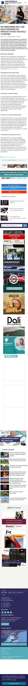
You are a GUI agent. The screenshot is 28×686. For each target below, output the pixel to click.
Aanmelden (5, 624)
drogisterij (12, 157)
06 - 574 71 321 (20, 178)
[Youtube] (8, 612)
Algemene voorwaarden (7, 648)
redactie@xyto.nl (7, 605)
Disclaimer (4, 651)
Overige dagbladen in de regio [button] (9, 644)
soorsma (8, 157)
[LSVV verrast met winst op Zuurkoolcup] (4, 494)
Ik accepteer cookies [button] (14, 683)
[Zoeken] (25, 225)
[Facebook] (2, 612)
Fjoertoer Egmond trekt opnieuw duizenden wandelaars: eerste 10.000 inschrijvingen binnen (18, 473)
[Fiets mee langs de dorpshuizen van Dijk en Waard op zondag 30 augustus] (4, 455)
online (3, 157)
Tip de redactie (15, 192)
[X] (5, 612)
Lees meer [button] (13, 679)
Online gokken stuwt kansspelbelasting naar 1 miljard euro (18, 218)
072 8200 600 (6, 603)
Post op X (14, 188)
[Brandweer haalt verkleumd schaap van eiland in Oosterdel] (4, 468)
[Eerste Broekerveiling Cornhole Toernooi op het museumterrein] (4, 461)
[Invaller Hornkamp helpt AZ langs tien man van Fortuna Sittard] (4, 500)
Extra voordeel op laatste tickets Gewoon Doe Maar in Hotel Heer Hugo (18, 487)
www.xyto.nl (6, 606)
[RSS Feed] (11, 612)
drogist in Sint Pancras (12, 69)
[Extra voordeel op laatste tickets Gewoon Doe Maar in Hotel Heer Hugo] (4, 487)
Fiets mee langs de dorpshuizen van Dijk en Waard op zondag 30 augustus (18, 454)
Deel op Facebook (15, 185)
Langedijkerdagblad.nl (11, 1)
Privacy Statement (5, 653)
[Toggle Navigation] (25, 3)
